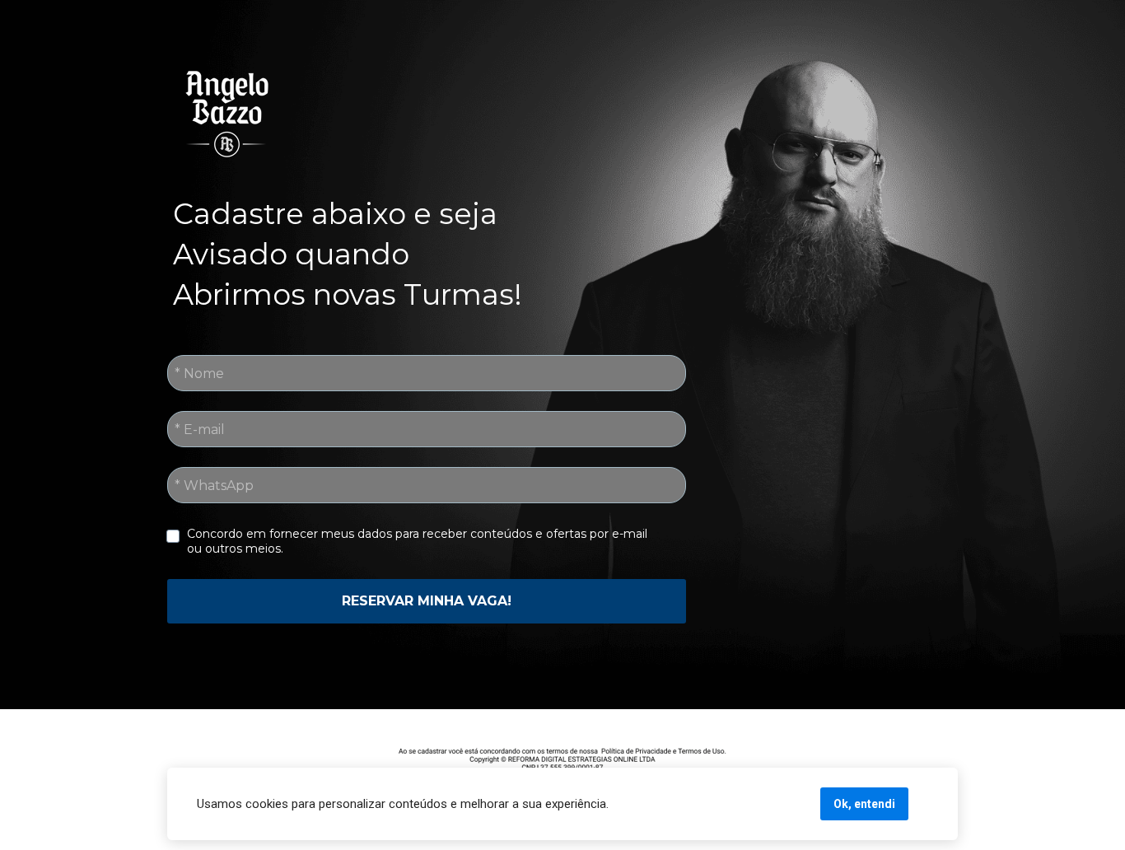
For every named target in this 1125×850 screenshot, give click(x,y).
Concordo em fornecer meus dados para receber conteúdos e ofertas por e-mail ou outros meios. (419, 541)
